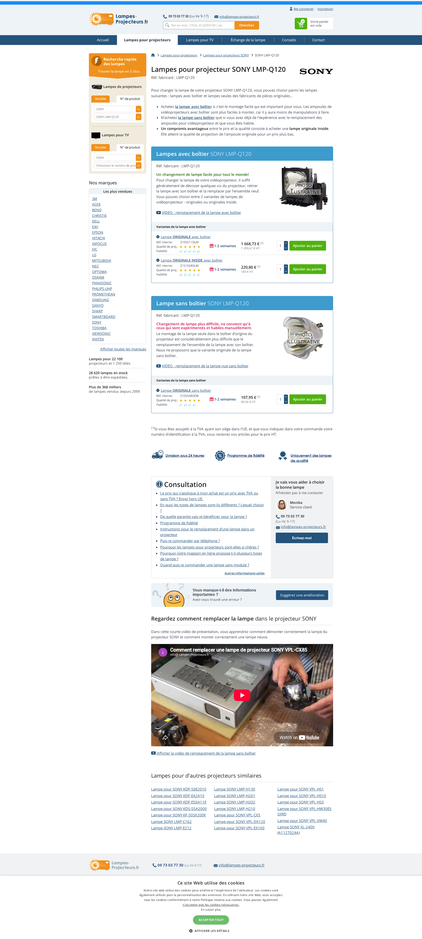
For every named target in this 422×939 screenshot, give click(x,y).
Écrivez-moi (302, 538)
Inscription (325, 9)
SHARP (97, 311)
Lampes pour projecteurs (179, 55)
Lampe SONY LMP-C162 (171, 821)
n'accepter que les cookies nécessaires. (211, 905)
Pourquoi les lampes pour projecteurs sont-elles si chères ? (209, 547)
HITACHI (98, 238)
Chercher (246, 25)
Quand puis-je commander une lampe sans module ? (204, 564)
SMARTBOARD (103, 316)
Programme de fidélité (179, 522)
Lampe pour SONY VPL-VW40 (302, 820)
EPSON (97, 232)
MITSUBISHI (101, 260)
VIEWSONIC (101, 333)
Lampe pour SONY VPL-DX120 (239, 821)
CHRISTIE (99, 215)
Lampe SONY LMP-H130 (234, 789)
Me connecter (304, 9)
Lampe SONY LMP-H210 (234, 808)
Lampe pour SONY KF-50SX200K (178, 814)
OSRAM (98, 277)
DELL (96, 221)
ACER (96, 204)
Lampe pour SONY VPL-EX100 (239, 827)
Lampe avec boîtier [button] (186, 236)
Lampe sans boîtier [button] (186, 390)
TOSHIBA (99, 328)
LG (94, 255)
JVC (94, 249)
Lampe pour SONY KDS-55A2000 (179, 808)
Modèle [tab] (100, 98)
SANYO (98, 305)
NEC (95, 266)
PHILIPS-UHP (102, 288)
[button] (211, 930)
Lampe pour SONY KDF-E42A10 (177, 795)
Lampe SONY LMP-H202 (234, 802)
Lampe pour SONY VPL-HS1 (300, 789)
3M (94, 198)
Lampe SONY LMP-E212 (171, 827)
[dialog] (211, 907)
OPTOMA (99, 271)
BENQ (97, 210)
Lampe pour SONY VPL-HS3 (300, 802)
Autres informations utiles (244, 573)
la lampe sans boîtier (196, 117)
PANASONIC (102, 283)
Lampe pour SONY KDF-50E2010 (178, 789)
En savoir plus (211, 909)
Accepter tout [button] (211, 920)
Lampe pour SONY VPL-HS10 (301, 795)
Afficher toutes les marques (123, 349)
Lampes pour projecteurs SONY (226, 55)
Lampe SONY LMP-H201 (234, 795)
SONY (96, 322)
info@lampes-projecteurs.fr (239, 16)
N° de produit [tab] (130, 98)
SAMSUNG (100, 299)
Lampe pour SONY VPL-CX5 (237, 814)
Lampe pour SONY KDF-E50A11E (178, 802)
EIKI (95, 226)
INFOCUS (99, 243)
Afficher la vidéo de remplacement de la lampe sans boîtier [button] (206, 753)
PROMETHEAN (103, 294)
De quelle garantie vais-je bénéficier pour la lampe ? (203, 516)
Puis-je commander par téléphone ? (190, 540)
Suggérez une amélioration (302, 595)
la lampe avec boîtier (193, 106)
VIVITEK (98, 339)
